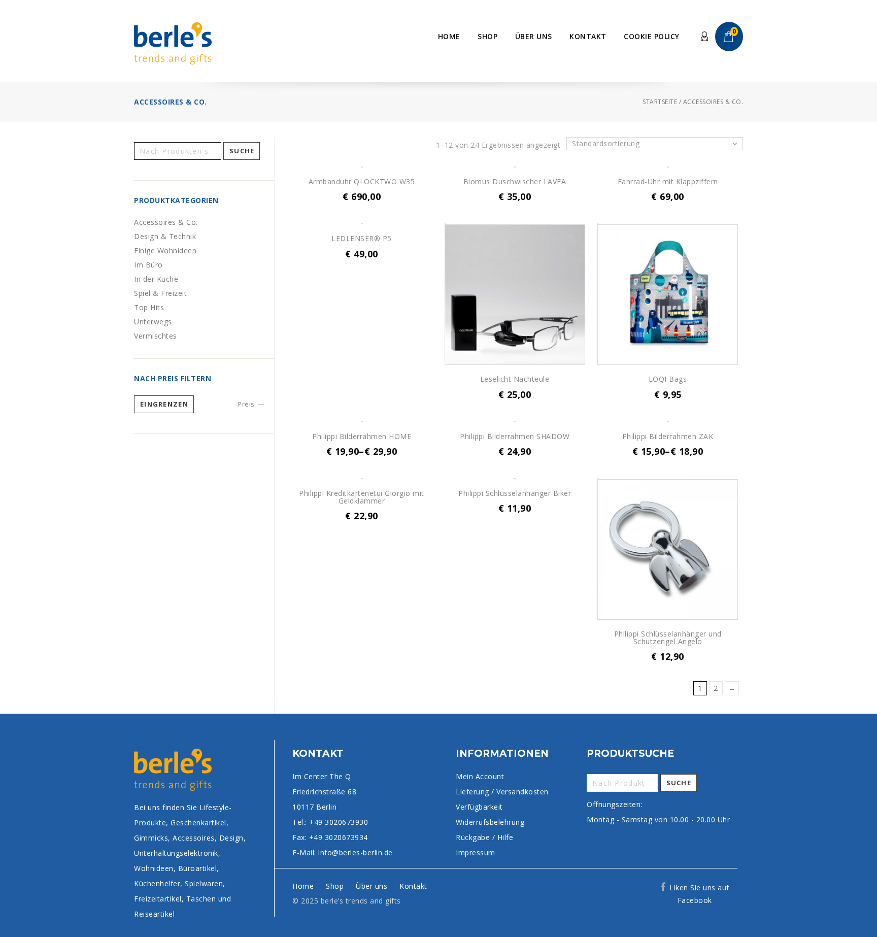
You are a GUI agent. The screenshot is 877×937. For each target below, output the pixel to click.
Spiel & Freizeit (160, 293)
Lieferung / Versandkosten (502, 791)
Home (449, 36)
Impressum (475, 852)
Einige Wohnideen (165, 250)
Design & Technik (165, 236)
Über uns (533, 36)
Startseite (660, 101)
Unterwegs (153, 321)
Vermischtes (155, 336)
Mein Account (480, 776)
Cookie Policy (652, 36)
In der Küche (156, 279)
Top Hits (149, 307)
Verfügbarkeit (479, 807)
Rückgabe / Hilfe (484, 837)
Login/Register (705, 37)
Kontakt (587, 36)
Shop (487, 36)
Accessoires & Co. (166, 222)
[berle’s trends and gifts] (173, 42)
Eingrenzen (164, 404)
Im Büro (148, 265)
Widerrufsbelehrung (490, 822)
